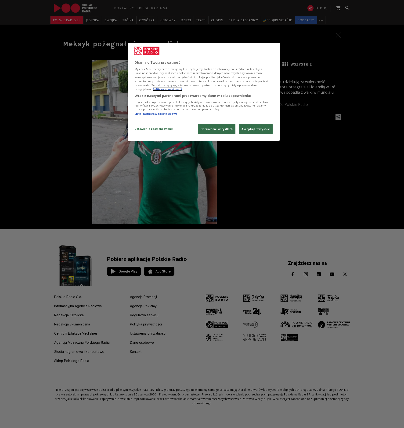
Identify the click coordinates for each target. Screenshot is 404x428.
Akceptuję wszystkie (256, 129)
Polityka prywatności (167, 89)
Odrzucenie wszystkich (217, 129)
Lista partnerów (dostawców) (156, 113)
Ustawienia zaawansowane (154, 128)
